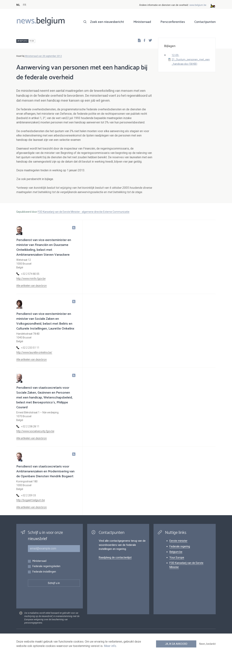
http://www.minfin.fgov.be (30, 278)
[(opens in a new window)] (143, 40)
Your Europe (176, 557)
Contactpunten (205, 22)
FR (24, 5)
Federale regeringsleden (46, 566)
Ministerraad (142, 22)
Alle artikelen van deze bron (31, 285)
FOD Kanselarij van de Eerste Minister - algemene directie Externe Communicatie (83, 211)
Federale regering (179, 546)
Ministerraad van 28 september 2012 (43, 56)
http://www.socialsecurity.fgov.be (35, 431)
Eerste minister (178, 540)
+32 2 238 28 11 (30, 426)
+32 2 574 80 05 (30, 273)
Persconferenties (172, 22)
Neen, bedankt (207, 643)
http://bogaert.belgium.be (30, 500)
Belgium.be (175, 551)
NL (18, 5)
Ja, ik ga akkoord (176, 643)
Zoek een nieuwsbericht (107, 22)
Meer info (110, 646)
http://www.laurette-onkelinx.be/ (34, 352)
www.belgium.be (197, 5)
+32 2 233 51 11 (30, 347)
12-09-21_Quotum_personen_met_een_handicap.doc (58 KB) (191, 59)
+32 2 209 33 (28, 495)
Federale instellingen (44, 572)
